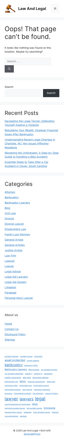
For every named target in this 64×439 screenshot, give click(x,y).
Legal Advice (13, 271)
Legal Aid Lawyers (16, 276)
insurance (8, 393)
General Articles (15, 245)
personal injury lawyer (13, 412)
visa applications (11, 416)
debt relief (27, 378)
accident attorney (11, 356)
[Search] (9, 69)
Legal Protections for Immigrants (17, 404)
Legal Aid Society (15, 282)
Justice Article (13, 250)
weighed (23, 416)
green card (51, 382)
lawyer (11, 398)
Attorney (10, 192)
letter (35, 404)
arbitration (38, 356)
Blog (7, 208)
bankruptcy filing (31, 365)
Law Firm (10, 255)
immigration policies (13, 390)
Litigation (10, 287)
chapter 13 (38, 374)
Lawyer (9, 266)
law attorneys (38, 393)
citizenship (48, 374)
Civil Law (10, 213)
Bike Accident (33, 370)
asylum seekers (33, 361)
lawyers (27, 399)
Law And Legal (32, 8)
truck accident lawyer (41, 412)
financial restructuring (36, 382)
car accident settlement (14, 374)
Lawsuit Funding (51, 393)
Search (9, 86)
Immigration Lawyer (41, 386)
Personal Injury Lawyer (19, 298)
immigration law (25, 386)
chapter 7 (28, 374)
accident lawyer (26, 356)
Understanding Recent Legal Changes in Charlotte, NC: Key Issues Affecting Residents (30, 143)
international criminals (22, 393)
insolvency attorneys (42, 390)
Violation (55, 412)
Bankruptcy (12, 197)
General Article (14, 239)
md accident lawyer (34, 408)
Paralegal (10, 292)
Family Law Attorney (17, 234)
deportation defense (40, 378)
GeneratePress (32, 433)
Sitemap (10, 339)
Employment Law (15, 229)
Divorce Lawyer (14, 223)
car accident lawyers (49, 370)
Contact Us (12, 329)
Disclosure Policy (15, 334)
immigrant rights (11, 386)
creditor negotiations (13, 378)
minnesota (49, 408)
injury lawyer (27, 390)
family (23, 381)
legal (40, 398)
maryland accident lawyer (15, 408)
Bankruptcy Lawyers (17, 202)
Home (8, 323)
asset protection (15, 360)
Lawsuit (9, 260)
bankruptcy (14, 365)
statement (28, 412)
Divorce (9, 218)
